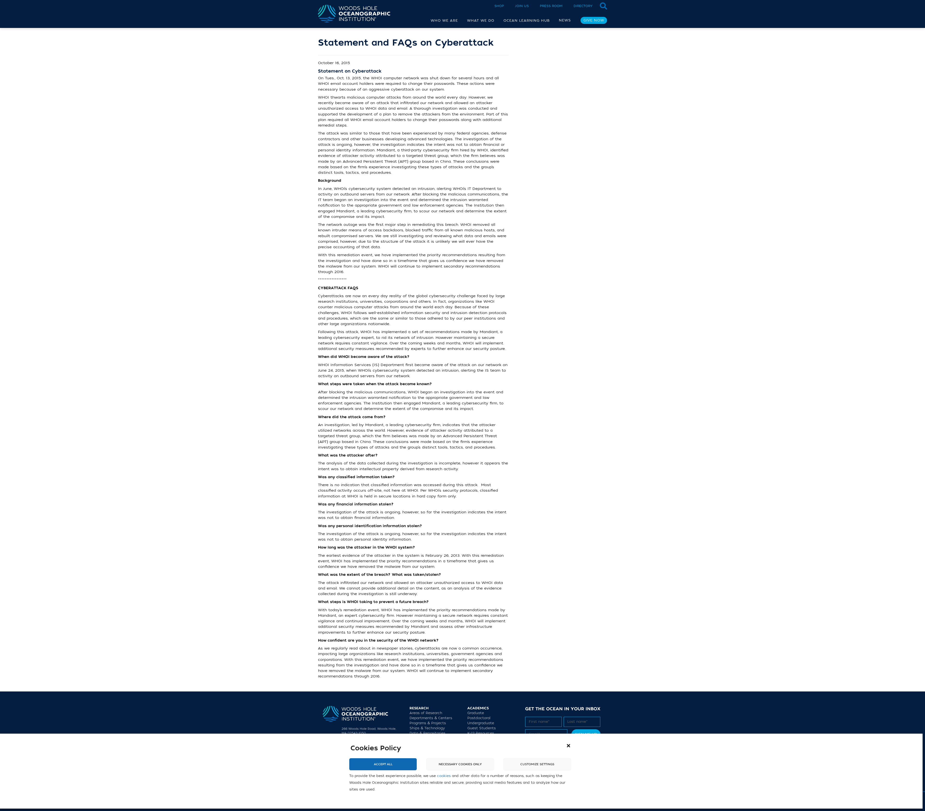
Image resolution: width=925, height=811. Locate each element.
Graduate (475, 713)
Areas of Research (426, 713)
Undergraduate (480, 723)
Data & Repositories (427, 733)
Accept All (383, 764)
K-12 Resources (480, 733)
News (565, 20)
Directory (583, 6)
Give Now (593, 20)
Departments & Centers (431, 718)
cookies (444, 776)
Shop (499, 6)
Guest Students (481, 728)
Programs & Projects (428, 723)
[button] (568, 745)
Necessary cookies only (460, 764)
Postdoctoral (478, 718)
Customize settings (537, 764)
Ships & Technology (427, 728)
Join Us (522, 6)
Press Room (551, 6)
